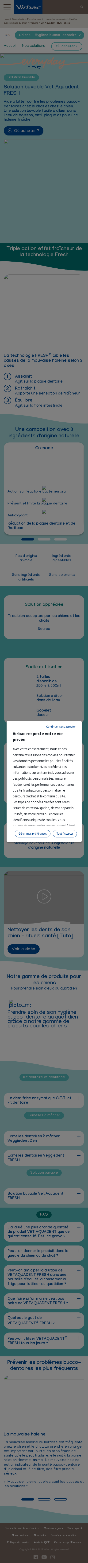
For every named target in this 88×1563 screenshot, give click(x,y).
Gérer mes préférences (33, 834)
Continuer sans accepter (61, 727)
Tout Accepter (65, 834)
